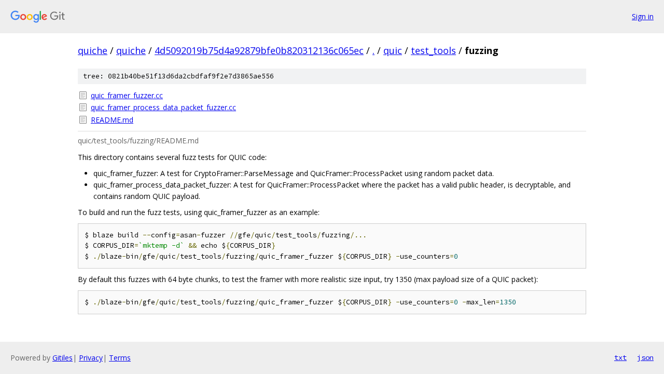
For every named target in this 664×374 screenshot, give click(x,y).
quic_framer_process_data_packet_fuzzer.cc (163, 107)
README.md (112, 120)
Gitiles (62, 358)
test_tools (433, 50)
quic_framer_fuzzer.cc (127, 95)
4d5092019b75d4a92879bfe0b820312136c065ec (259, 50)
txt (620, 357)
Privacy (91, 358)
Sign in (643, 16)
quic (392, 50)
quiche (92, 50)
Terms (120, 358)
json (645, 357)
